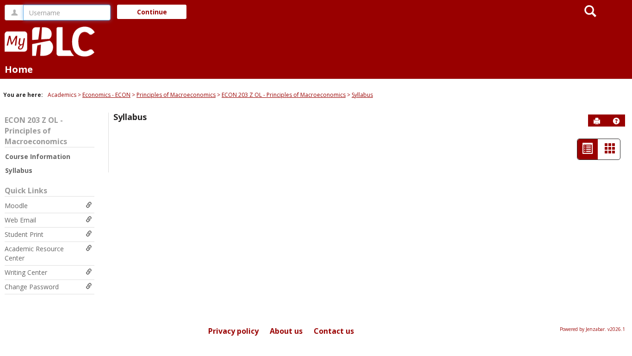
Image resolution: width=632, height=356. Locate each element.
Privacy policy (233, 331)
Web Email (20, 220)
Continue (152, 11)
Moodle (16, 205)
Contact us (334, 331)
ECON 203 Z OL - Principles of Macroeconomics (284, 95)
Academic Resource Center (34, 253)
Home (19, 69)
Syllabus (362, 95)
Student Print (24, 234)
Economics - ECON (106, 95)
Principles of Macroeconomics (176, 95)
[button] (616, 121)
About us (286, 331)
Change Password (32, 286)
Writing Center (26, 272)
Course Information (37, 156)
